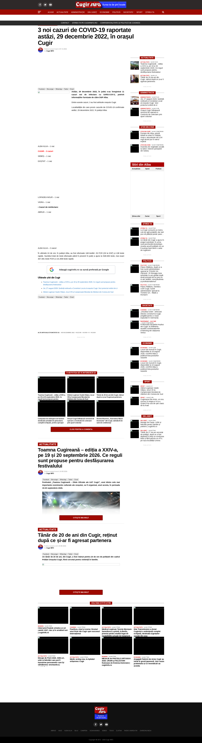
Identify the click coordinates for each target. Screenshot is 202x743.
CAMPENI (84, 730)
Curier (147, 216)
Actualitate (62, 12)
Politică (116, 12)
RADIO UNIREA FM (130, 730)
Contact (65, 23)
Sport (139, 12)
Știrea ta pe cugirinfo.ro (84, 23)
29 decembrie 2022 (68, 332)
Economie (104, 12)
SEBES (104, 730)
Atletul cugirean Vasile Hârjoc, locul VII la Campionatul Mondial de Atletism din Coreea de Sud (78, 292)
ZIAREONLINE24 (145, 730)
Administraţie (78, 12)
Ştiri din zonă (101, 18)
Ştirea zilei (136, 216)
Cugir (93, 332)
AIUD (60, 730)
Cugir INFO (50, 51)
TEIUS (111, 730)
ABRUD (53, 730)
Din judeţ (92, 12)
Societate (128, 12)
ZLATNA (119, 730)
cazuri (78, 332)
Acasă (51, 12)
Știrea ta (149, 12)
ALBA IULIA (68, 730)
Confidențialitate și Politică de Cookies (120, 23)
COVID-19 (86, 332)
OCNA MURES (95, 730)
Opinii (147, 169)
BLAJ (76, 730)
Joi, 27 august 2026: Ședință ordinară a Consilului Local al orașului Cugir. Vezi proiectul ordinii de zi (80, 288)
